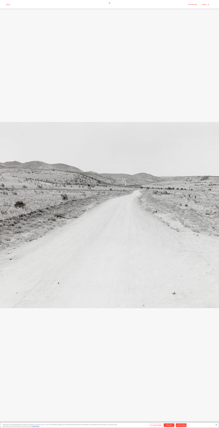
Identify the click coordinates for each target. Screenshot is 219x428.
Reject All (169, 425)
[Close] (216, 425)
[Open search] (212, 4)
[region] (109, 425)
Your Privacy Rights (156, 425)
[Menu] (4, 4)
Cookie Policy (35, 426)
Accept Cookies (181, 425)
